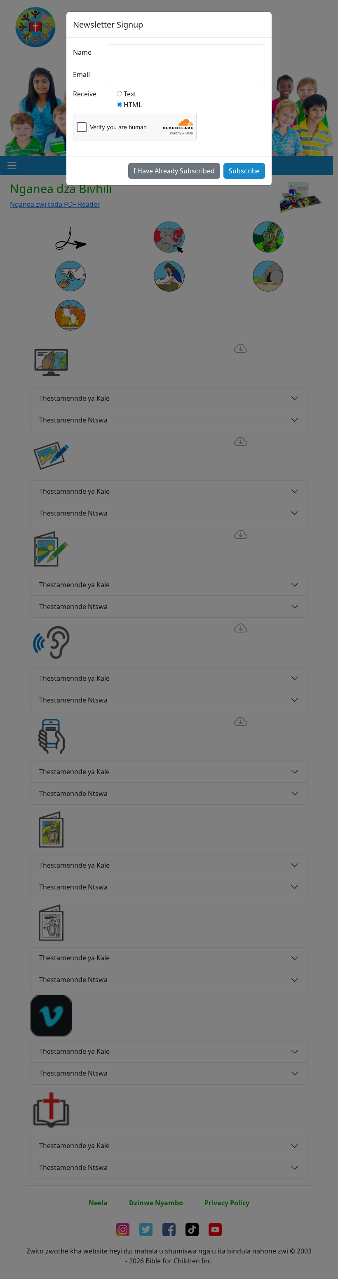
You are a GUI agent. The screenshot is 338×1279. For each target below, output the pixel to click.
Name (82, 52)
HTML (133, 104)
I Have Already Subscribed (174, 170)
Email (81, 74)
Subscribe (244, 170)
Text (130, 93)
